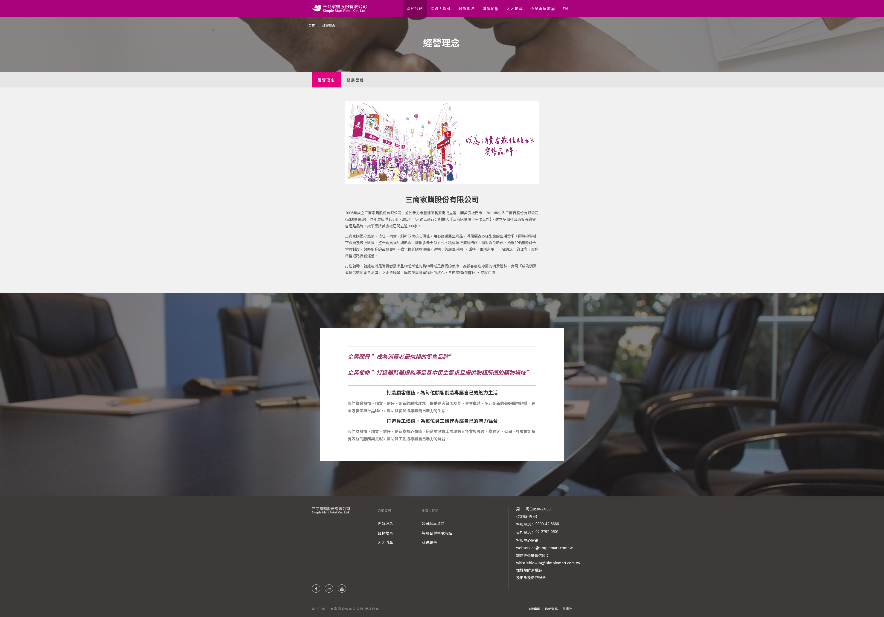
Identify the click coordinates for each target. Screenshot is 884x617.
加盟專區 (533, 608)
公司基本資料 (433, 523)
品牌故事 (385, 533)
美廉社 (567, 608)
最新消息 (467, 8)
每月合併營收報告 (437, 533)
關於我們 (415, 8)
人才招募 (514, 8)
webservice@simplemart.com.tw (544, 547)
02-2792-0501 (547, 531)
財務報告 (429, 542)
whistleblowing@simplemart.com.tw (548, 562)
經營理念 (326, 80)
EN (565, 8)
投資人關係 (440, 8)
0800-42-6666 (547, 523)
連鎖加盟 (491, 8)
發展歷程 (355, 80)
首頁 (311, 25)
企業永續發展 (542, 8)
